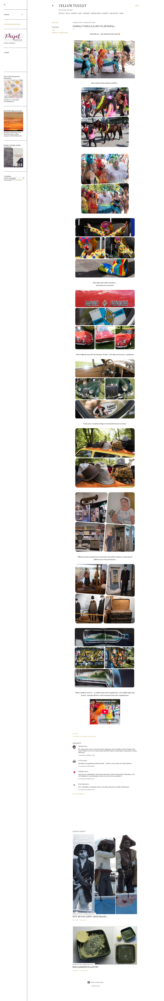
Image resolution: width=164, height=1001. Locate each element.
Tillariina (80, 746)
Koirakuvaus (96, 13)
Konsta (74, 13)
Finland (86, 13)
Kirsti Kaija (81, 784)
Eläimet (105, 13)
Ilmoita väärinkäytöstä (12, 24)
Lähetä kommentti (79, 794)
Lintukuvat (113, 13)
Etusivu (62, 13)
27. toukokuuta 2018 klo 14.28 (86, 755)
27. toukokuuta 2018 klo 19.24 (86, 778)
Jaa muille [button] (55, 22)
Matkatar (81, 771)
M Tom (80, 760)
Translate (19, 180)
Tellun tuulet (73, 5)
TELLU (68, 13)
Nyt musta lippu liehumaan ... (90, 916)
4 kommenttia (84, 970)
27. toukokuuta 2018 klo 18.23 (86, 766)
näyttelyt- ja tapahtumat (60, 32)
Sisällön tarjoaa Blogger (97, 982)
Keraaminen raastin (85, 966)
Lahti (80, 13)
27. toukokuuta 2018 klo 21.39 (86, 789)
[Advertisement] (105, 812)
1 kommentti (83, 920)
